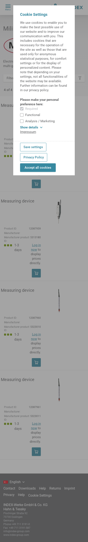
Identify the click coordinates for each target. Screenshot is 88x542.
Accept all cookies (38, 168)
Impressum (28, 132)
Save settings (33, 147)
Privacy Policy (33, 157)
